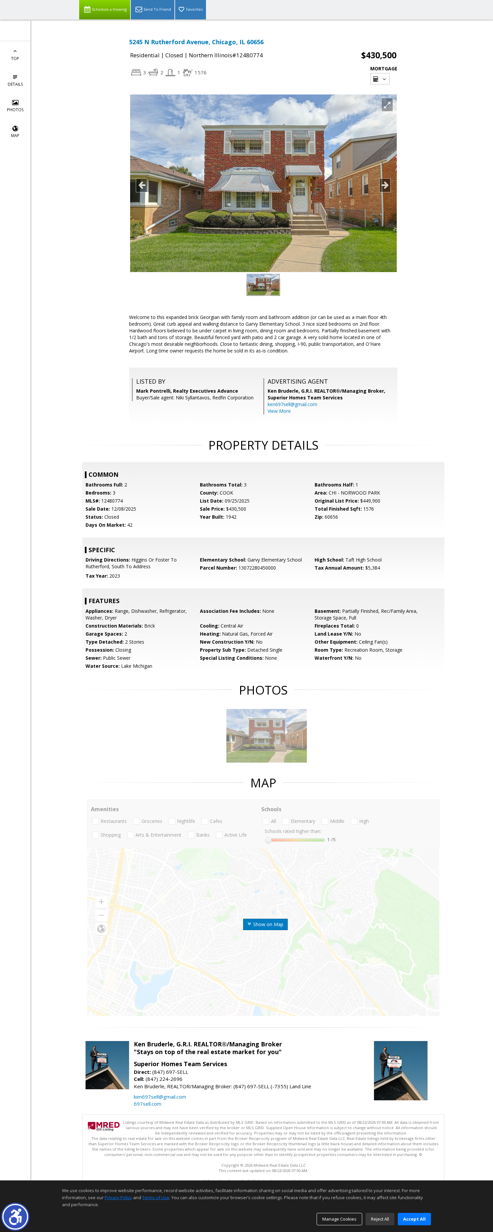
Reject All (380, 1219)
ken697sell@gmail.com (292, 404)
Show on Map (267, 924)
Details (15, 84)
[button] (15, 1217)
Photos (15, 110)
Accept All (414, 1219)
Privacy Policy (118, 1197)
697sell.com (147, 1103)
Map (15, 135)
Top (15, 58)
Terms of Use (155, 1197)
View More (279, 411)
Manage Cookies (339, 1219)
